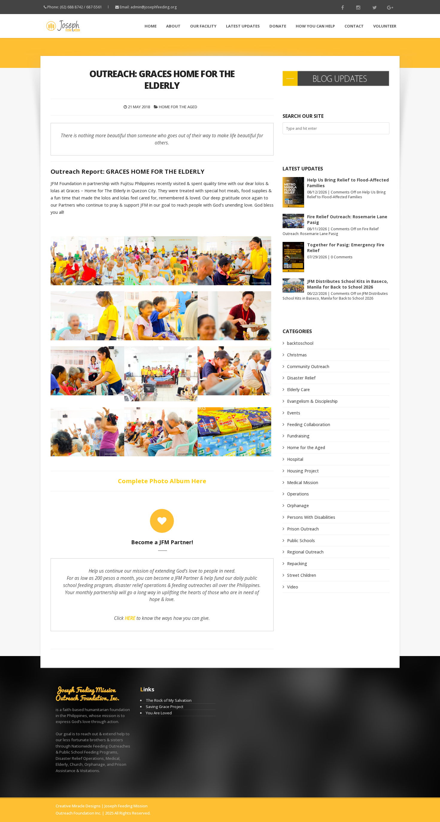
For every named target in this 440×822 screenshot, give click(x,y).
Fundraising (298, 436)
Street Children (301, 575)
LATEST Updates (243, 26)
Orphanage (298, 505)
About (173, 26)
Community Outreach (308, 366)
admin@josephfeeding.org (154, 7)
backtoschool (300, 343)
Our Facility (203, 26)
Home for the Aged (178, 106)
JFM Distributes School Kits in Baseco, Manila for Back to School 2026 (347, 284)
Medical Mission (302, 482)
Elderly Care (298, 389)
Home (151, 26)
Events (293, 413)
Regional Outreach (305, 552)
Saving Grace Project (164, 706)
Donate (277, 26)
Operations (298, 494)
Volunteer (384, 26)
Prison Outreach (303, 529)
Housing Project (303, 471)
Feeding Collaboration (308, 424)
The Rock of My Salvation (169, 700)
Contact (354, 26)
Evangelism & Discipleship (312, 401)
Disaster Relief (301, 378)
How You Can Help (315, 26)
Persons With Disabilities (311, 517)
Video (292, 587)
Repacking (297, 563)
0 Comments (342, 257)
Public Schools (301, 540)
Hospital (295, 459)
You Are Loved (159, 713)
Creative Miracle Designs (78, 806)
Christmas (297, 355)
